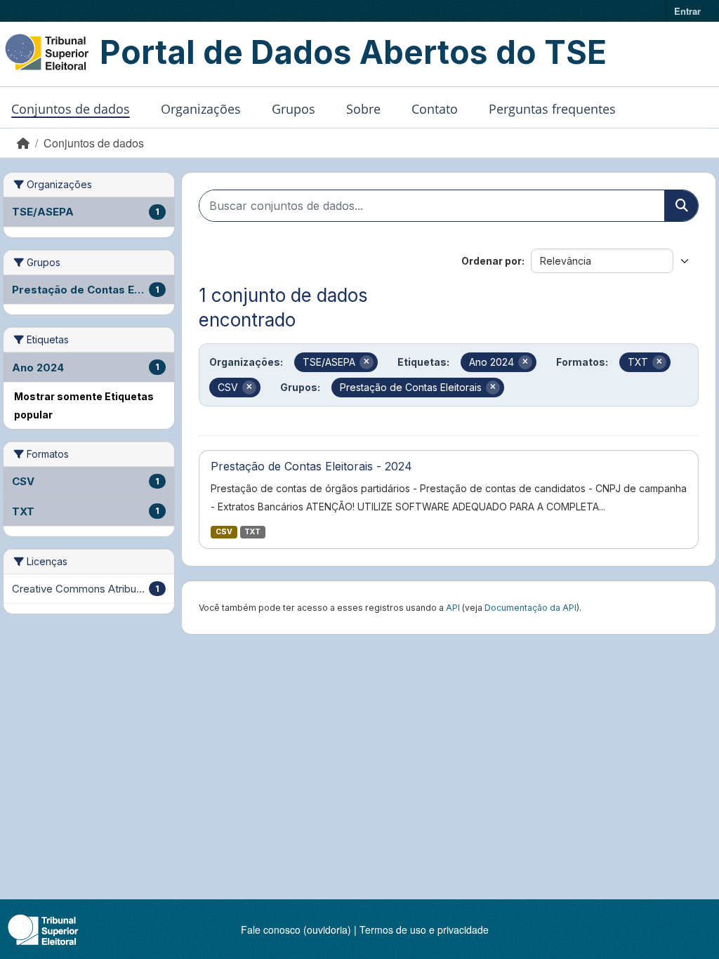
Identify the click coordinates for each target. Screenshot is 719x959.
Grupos (293, 108)
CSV (224, 531)
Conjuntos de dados (70, 108)
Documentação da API (530, 607)
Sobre (363, 108)
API (453, 607)
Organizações (201, 108)
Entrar (687, 11)
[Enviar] (681, 205)
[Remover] (367, 362)
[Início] (23, 143)
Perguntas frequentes (552, 108)
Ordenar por (491, 261)
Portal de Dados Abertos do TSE (353, 52)
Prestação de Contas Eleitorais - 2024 (311, 466)
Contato (434, 108)
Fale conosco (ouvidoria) (296, 929)
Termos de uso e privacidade (424, 929)
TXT (252, 531)
